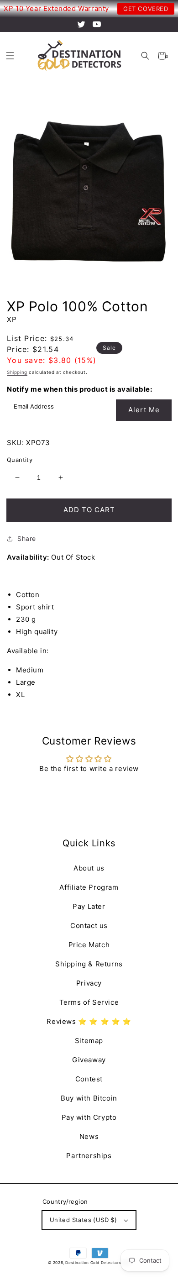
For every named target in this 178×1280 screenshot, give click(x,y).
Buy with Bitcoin (89, 1098)
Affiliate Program (88, 887)
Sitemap (89, 1040)
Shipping (17, 372)
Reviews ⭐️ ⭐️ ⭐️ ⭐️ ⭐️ (89, 1021)
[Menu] (9, 55)
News (89, 1136)
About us (89, 868)
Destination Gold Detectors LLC (97, 1262)
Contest (89, 1079)
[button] (144, 55)
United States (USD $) (83, 1219)
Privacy (89, 983)
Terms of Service (89, 1002)
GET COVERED (145, 8)
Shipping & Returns (89, 964)
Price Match (89, 944)
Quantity (19, 459)
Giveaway (89, 1059)
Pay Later (89, 906)
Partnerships (88, 1155)
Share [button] (26, 538)
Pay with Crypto (89, 1117)
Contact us (89, 925)
